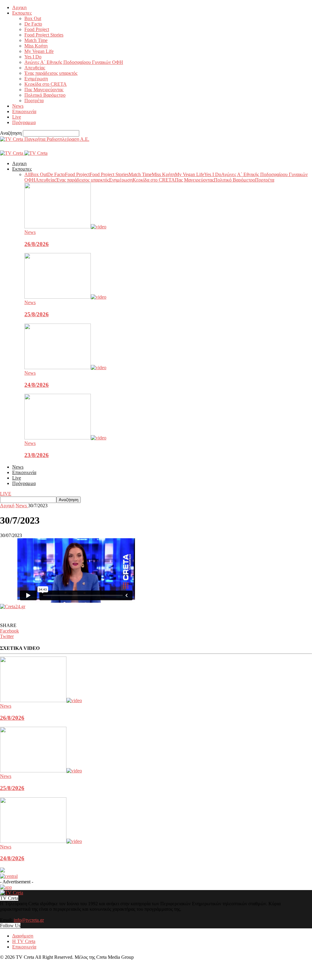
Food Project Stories (43, 34)
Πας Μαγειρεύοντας (43, 89)
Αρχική (7, 505)
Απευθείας (34, 67)
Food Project (36, 29)
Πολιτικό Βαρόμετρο (45, 95)
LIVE (5, 493)
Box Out (32, 18)
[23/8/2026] (65, 437)
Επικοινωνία (24, 111)
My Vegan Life (39, 51)
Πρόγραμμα (24, 122)
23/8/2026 (36, 455)
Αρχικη (19, 7)
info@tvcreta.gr (29, 920)
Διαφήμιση (22, 935)
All (27, 174)
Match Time (36, 40)
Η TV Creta (23, 941)
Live (16, 117)
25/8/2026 (36, 314)
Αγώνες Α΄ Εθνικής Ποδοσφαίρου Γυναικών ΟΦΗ (73, 62)
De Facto (33, 23)
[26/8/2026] (65, 226)
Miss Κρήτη (36, 45)
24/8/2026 (36, 385)
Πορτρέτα (34, 100)
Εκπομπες (22, 13)
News (17, 106)
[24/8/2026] (65, 367)
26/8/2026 (36, 244)
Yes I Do (32, 56)
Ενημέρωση (36, 78)
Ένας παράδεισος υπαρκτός (50, 73)
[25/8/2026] (65, 297)
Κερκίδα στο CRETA (45, 84)
